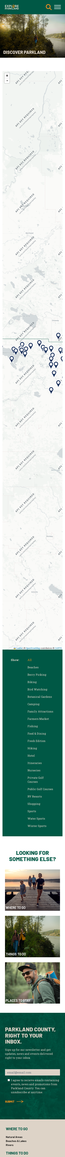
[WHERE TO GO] (32, 890)
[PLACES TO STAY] (32, 982)
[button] (51, 348)
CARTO (58, 648)
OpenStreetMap (33, 648)
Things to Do (17, 1153)
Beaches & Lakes (16, 1140)
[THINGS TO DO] (32, 936)
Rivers (10, 1144)
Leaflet (19, 648)
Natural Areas (14, 1136)
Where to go (17, 1129)
